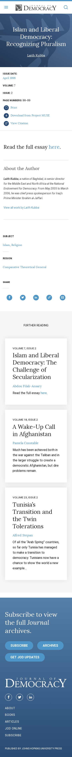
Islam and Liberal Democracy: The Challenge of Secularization (36, 366)
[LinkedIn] (30, 697)
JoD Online (13, 728)
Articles (12, 721)
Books (10, 714)
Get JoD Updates (24, 657)
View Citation (19, 123)
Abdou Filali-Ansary (27, 386)
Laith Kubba (36, 55)
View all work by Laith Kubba (21, 207)
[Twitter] (19, 697)
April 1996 (9, 78)
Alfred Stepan (23, 535)
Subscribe (19, 645)
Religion (16, 245)
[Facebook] (8, 697)
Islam (6, 245)
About (10, 708)
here (54, 147)
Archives (50, 645)
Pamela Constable (26, 443)
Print (13, 107)
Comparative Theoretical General (24, 267)
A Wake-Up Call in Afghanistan (34, 430)
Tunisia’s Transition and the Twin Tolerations (32, 515)
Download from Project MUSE (30, 115)
